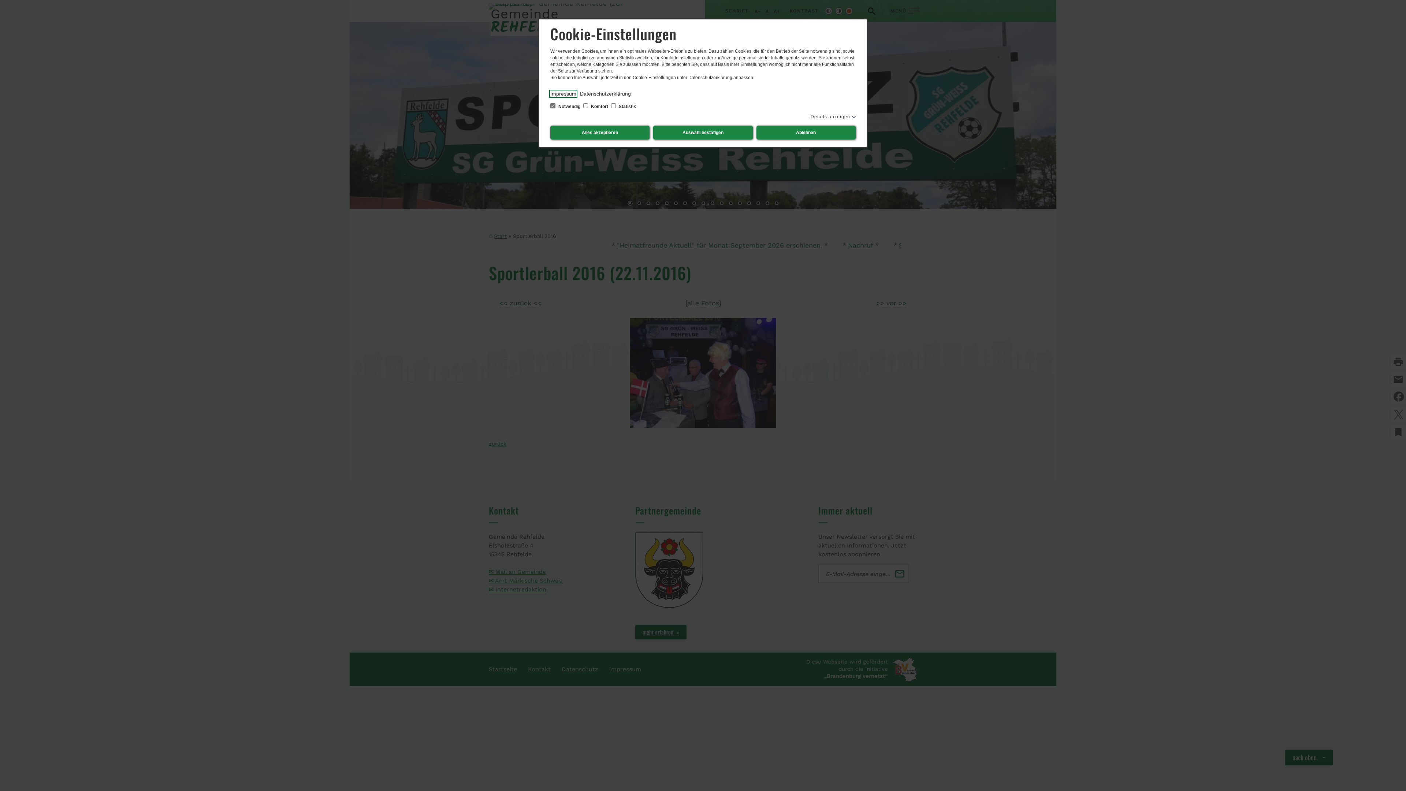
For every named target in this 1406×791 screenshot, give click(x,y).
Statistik (627, 106)
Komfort (599, 106)
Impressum (563, 94)
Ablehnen (806, 132)
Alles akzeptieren (600, 132)
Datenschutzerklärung (605, 94)
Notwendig (569, 106)
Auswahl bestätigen (703, 132)
